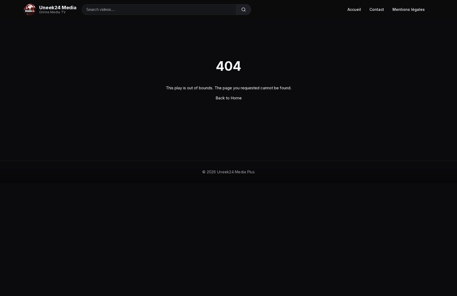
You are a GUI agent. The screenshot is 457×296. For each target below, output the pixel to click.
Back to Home (229, 97)
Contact (376, 9)
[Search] (243, 9)
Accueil (354, 9)
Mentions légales (408, 9)
